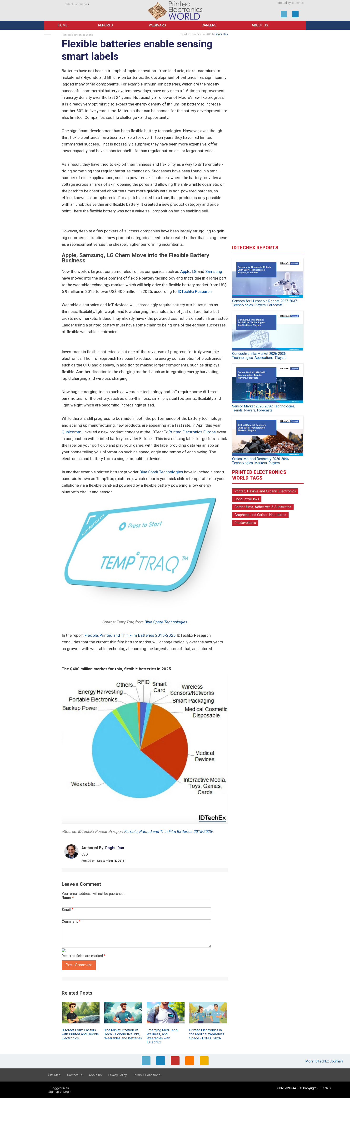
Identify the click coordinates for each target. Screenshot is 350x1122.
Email (67, 910)
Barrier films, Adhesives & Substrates (263, 507)
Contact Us (74, 1075)
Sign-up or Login (59, 1091)
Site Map (54, 1075)
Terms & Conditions (146, 1075)
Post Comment (78, 965)
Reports (105, 25)
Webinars (157, 25)
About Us (260, 25)
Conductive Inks (247, 499)
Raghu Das (221, 34)
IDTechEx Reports (255, 247)
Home (62, 25)
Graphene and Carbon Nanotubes (260, 515)
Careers (209, 25)
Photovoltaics (245, 523)
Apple (185, 271)
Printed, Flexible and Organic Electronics (265, 491)
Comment (71, 922)
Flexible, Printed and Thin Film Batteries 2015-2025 (130, 635)
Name (68, 898)
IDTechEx (297, 3)
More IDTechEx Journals (324, 1061)
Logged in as (60, 1088)
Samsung (213, 271)
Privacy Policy (117, 1075)
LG (194, 271)
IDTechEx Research (195, 291)
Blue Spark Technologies (161, 472)
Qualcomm (71, 432)
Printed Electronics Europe (192, 432)
